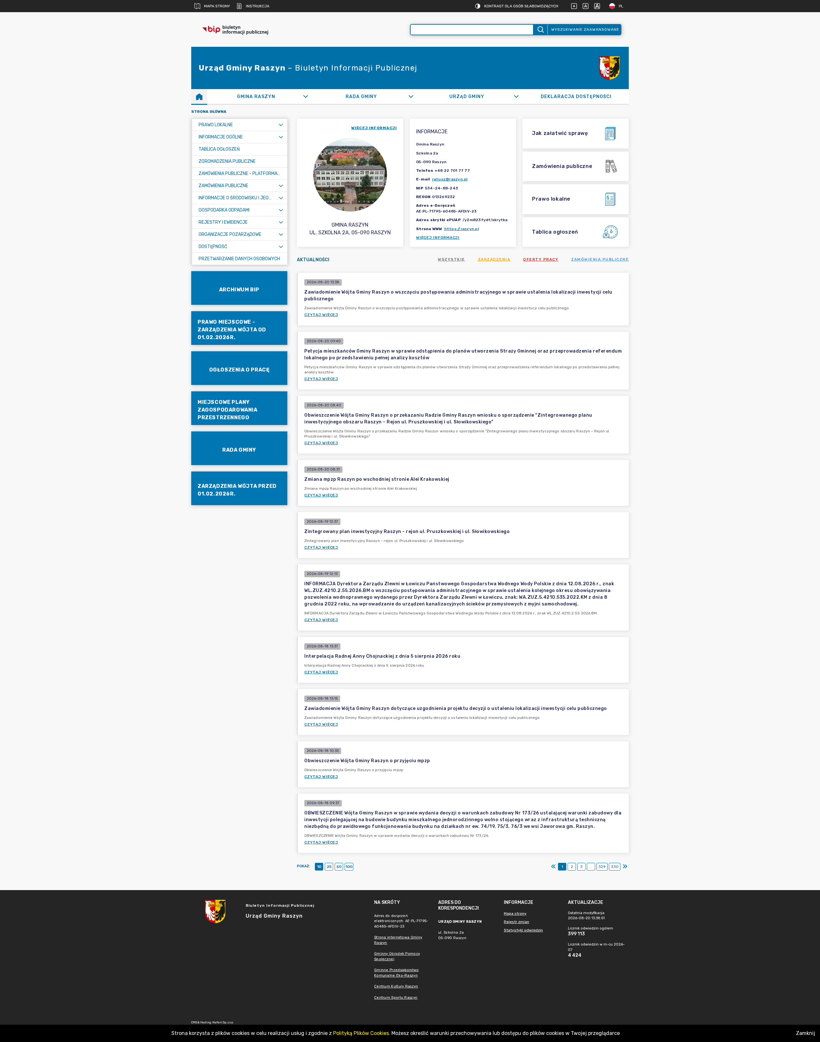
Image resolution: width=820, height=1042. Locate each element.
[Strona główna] (199, 96)
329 (602, 866)
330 (615, 866)
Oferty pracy (540, 259)
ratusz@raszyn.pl (450, 179)
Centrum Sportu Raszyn (395, 998)
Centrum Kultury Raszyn (396, 986)
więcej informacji (374, 128)
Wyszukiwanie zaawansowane (585, 29)
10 (319, 866)
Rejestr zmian (516, 922)
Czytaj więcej (321, 315)
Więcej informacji (438, 237)
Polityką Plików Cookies (361, 1033)
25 (329, 866)
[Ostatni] (624, 867)
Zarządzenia (494, 259)
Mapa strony (217, 6)
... (591, 866)
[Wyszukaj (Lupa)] (540, 30)
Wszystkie (451, 259)
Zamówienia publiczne (600, 259)
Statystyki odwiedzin (523, 930)
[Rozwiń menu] (281, 125)
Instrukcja (257, 6)
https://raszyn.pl (461, 229)
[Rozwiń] (305, 96)
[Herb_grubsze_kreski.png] (609, 68)
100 (349, 866)
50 (339, 866)
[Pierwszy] (553, 867)
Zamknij (805, 1033)
